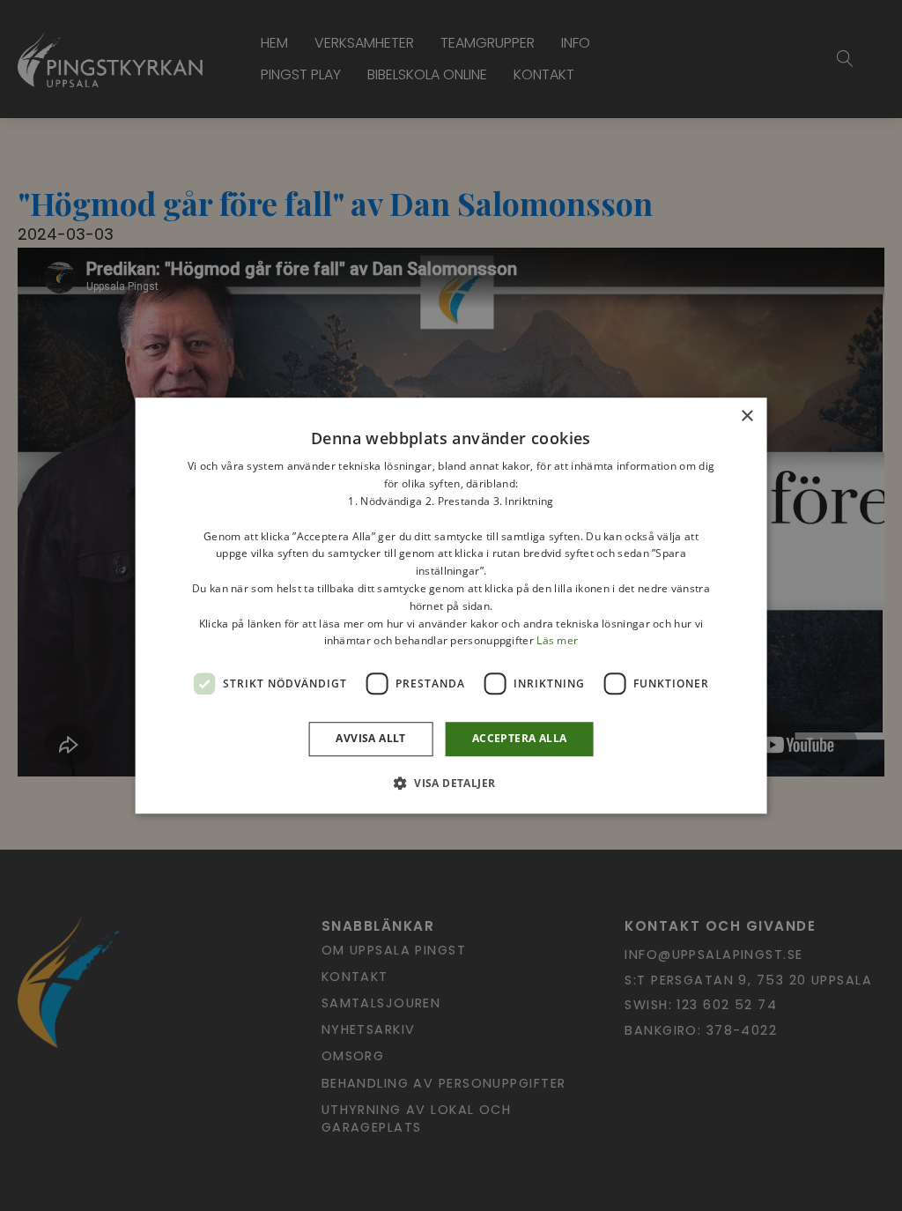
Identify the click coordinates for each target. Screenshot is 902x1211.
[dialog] (451, 605)
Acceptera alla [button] (519, 738)
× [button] (746, 416)
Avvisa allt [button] (370, 738)
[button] (451, 782)
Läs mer (557, 641)
